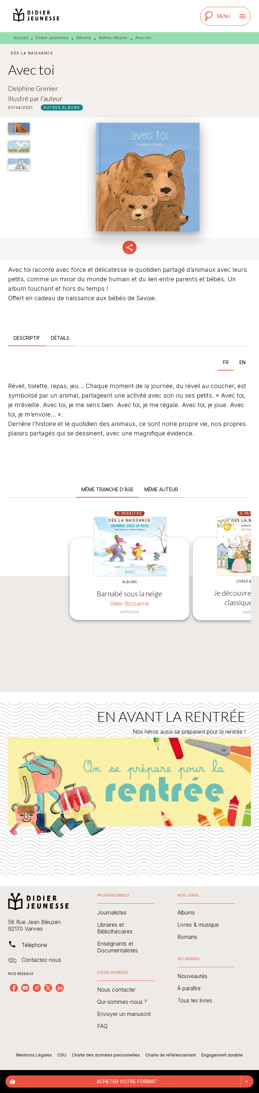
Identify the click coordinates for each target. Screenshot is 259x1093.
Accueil (20, 37)
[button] (62, 107)
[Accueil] (36, 16)
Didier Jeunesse (52, 37)
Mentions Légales (34, 1055)
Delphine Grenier (33, 88)
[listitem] (14, 988)
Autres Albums (113, 37)
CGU (61, 1055)
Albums (83, 37)
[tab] (27, 338)
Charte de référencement (170, 1055)
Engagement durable (222, 1055)
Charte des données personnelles (106, 1055)
